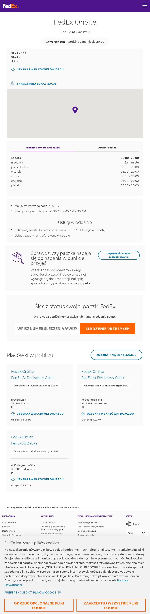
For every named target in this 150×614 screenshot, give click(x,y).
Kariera (6, 526)
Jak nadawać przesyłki (52, 533)
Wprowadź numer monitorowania (119, 255)
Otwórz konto (48, 522)
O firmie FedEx (10, 522)
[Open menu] (145, 6)
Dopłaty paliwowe (87, 530)
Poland (136, 524)
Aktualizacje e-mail (87, 522)
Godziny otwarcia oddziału (43, 147)
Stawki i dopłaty (86, 535)
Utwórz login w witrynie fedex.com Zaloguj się (53, 528)
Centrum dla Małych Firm (91, 526)
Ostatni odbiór (107, 147)
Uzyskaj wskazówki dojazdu (37, 69)
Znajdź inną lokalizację (37, 83)
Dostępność (8, 530)
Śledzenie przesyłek (108, 328)
